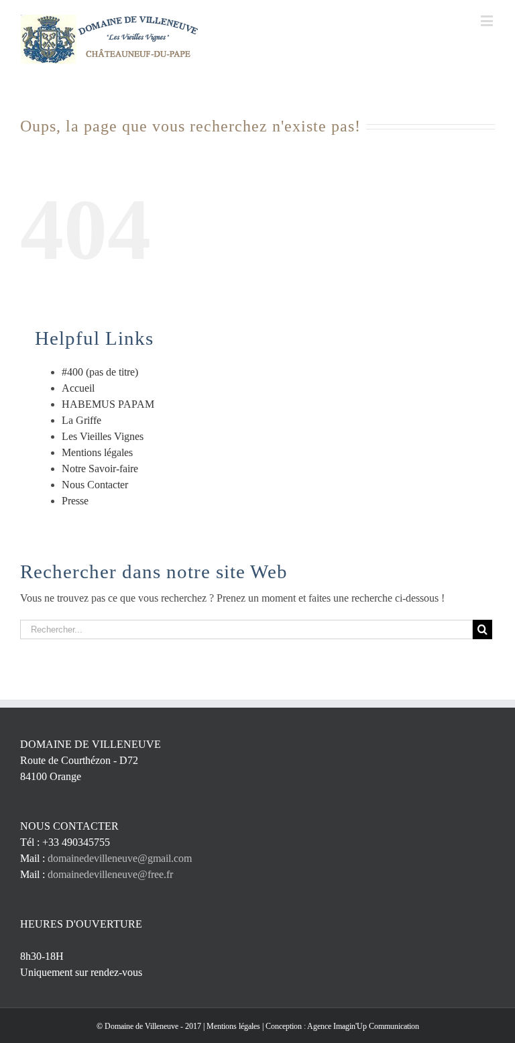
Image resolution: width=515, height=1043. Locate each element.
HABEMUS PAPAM (108, 404)
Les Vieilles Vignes (103, 436)
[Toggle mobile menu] (488, 20)
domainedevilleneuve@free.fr (110, 874)
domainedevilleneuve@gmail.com (120, 858)
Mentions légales (97, 452)
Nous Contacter (95, 484)
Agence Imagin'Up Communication (363, 1026)
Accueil (78, 388)
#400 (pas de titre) (100, 372)
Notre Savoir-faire (100, 468)
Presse (75, 500)
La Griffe (81, 420)
